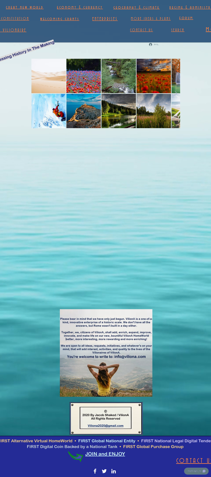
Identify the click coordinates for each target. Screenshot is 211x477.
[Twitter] (104, 471)
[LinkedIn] (113, 471)
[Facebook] (95, 471)
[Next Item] (175, 93)
